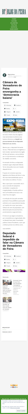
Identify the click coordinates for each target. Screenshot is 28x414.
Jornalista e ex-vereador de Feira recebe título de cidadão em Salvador (7, 306)
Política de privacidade (15, 408)
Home (15, 77)
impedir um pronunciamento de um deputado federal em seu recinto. (13, 141)
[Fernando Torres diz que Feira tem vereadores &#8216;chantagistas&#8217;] (18, 287)
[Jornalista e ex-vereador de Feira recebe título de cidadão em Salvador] (7, 299)
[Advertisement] (14, 49)
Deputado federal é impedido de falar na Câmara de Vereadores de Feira (13, 241)
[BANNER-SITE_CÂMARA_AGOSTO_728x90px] (14, 270)
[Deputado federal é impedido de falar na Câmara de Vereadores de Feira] (7, 282)
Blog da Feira (11, 74)
